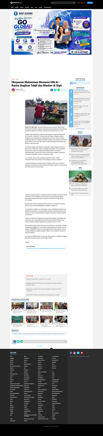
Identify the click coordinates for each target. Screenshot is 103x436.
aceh (32, 7)
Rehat (53, 405)
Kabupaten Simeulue (29, 383)
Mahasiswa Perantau (57, 391)
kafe (53, 383)
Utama (53, 415)
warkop (54, 419)
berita (21, 7)
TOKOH (11, 413)
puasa (25, 405)
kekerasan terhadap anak (16, 385)
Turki (39, 413)
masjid (26, 393)
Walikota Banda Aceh (43, 419)
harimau (26, 374)
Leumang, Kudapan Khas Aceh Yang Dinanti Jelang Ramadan (79, 189)
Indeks (16, 7)
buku (53, 364)
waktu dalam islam (29, 419)
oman (53, 397)
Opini (11, 399)
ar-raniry (40, 358)
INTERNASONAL (55, 379)
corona (26, 366)
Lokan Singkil (55, 389)
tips (53, 411)
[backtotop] (51, 349)
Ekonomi (40, 368)
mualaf (40, 395)
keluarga (26, 385)
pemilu (39, 399)
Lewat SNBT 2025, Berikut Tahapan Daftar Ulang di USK (82, 91)
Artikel (27, 7)
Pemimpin (54, 399)
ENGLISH (54, 368)
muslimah (54, 395)
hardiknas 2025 (14, 374)
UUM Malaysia (41, 417)
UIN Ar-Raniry (55, 413)
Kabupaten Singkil (42, 383)
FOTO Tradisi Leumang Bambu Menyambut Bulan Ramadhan (79, 184)
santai (11, 409)
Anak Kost (26, 358)
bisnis (11, 364)
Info (11, 377)
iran (11, 381)
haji (53, 372)
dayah (11, 368)
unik (11, 415)
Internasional (47, 7)
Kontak (87, 356)
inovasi (12, 379)
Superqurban (27, 411)
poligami (26, 403)
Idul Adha (26, 376)
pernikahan (27, 401)
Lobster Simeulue (42, 389)
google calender (42, 372)
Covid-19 (54, 366)
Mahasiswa (41, 391)
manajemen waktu (14, 393)
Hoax (39, 374)
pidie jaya (54, 401)
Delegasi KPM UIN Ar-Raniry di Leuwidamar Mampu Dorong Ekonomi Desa (82, 100)
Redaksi (72, 356)
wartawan (12, 420)
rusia (25, 407)
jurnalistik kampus (15, 383)
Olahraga (40, 397)
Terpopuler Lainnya (80, 128)
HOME (53, 374)
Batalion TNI (55, 360)
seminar (40, 409)
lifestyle (26, 389)
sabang (40, 407)
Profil (11, 405)
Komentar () (64, 90)
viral (11, 419)
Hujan (11, 376)
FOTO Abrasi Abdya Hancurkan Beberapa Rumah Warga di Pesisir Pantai (45, 248)
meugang (40, 393)
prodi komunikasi (56, 403)
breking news (27, 364)
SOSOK (53, 409)
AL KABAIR (40, 356)
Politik (40, 403)
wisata (25, 420)
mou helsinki (27, 395)
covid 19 (40, 366)
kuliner (54, 387)
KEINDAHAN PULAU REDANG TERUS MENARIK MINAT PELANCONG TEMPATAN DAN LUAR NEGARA (79, 162)
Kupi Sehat (12, 389)
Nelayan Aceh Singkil (29, 397)
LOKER (11, 391)
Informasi (40, 377)
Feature (26, 370)
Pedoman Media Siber (80, 356)
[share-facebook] (51, 90)
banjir (25, 360)
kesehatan (54, 385)
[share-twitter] (55, 90)
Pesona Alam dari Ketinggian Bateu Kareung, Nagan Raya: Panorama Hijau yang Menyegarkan (80, 156)
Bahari (11, 360)
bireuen (54, 362)
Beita (25, 362)
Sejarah (26, 409)
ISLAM (25, 381)
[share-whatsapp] (58, 90)
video (53, 417)
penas (11, 401)
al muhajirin (55, 356)
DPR (25, 368)
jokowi (39, 381)
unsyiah (40, 415)
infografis (26, 377)
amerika (12, 358)
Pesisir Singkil (41, 401)
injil (53, 377)
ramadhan (40, 405)
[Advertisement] (51, 65)
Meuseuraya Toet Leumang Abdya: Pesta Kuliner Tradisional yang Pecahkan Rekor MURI (80, 149)
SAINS (53, 407)
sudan (11, 411)
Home (12, 7)
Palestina (26, 399)
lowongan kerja (28, 391)
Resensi (12, 407)
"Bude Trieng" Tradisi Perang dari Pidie (80, 194)
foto (39, 370)
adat (25, 356)
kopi (39, 387)
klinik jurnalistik (14, 387)
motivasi (12, 395)
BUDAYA (39, 364)
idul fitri (40, 376)
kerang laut (41, 385)
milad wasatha (55, 393)
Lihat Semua (39, 346)
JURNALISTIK (55, 381)
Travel (40, 7)
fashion (12, 370)
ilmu (36, 7)
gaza (11, 372)
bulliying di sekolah (15, 366)
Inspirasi (26, 379)
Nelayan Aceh (13, 397)
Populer (90, 2)
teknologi (40, 411)
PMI (11, 403)
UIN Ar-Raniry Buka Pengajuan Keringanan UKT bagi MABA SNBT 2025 (82, 122)
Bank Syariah (41, 360)
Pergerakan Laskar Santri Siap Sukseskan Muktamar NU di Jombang (82, 115)
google (26, 372)
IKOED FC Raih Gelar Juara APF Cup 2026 (81, 106)
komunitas (26, 387)
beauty (12, 362)
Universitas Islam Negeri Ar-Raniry (30, 415)
